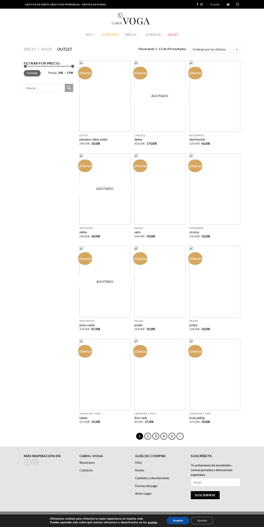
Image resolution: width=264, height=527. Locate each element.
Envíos (139, 470)
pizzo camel (86, 325)
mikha (83, 232)
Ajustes (202, 520)
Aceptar (178, 520)
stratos (194, 232)
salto (137, 232)
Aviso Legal (143, 493)
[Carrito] (228, 4)
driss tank (140, 418)
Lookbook (153, 34)
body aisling (197, 418)
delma (138, 139)
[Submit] (69, 88)
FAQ (138, 462)
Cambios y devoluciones (152, 478)
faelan (83, 418)
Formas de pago (146, 486)
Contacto (86, 470)
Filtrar (32, 73)
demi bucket (197, 139)
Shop (89, 34)
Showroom (87, 462)
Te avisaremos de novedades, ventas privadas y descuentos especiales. (211, 470)
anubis (138, 325)
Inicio (30, 49)
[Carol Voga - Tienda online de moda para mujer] (132, 19)
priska (193, 325)
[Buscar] (237, 4)
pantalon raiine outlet (93, 139)
